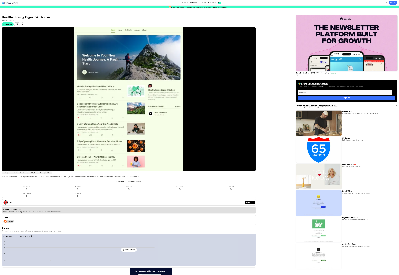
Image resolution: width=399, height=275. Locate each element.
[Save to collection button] (22, 24)
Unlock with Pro (130, 250)
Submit (203, 3)
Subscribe (8, 24)
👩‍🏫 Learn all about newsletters (313, 83)
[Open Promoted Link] (297, 76)
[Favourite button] (17, 24)
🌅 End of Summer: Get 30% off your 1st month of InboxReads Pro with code (198, 7)
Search (194, 3)
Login (386, 3)
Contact (249, 202)
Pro (219, 3)
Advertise (213, 3)
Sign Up (393, 3)
